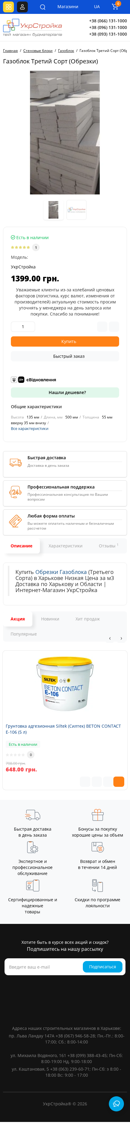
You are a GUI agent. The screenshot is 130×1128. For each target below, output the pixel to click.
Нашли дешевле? (66, 392)
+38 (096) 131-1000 (108, 27)
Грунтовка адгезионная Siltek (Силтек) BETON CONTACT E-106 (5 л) (63, 729)
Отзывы (109, 546)
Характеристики (66, 546)
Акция (18, 619)
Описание (21, 546)
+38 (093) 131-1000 (108, 34)
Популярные (24, 634)
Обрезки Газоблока (61, 571)
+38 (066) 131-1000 (108, 21)
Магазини (63, 6)
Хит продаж (88, 619)
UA (97, 6)
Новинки (50, 619)
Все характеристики (29, 428)
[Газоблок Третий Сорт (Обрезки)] (65, 132)
